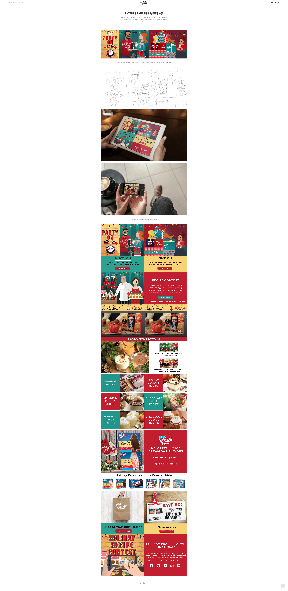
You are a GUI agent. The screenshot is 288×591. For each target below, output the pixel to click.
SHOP (26, 2)
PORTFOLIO (10, 2)
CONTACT (14, 2)
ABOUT (23, 2)
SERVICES (19, 2)
